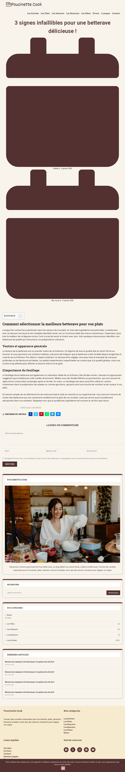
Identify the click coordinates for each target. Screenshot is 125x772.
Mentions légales (11, 757)
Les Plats (63, 624)
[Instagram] (79, 749)
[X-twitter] (72, 749)
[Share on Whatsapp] (47, 414)
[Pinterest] (86, 749)
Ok (63, 768)
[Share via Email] (58, 414)
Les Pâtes (68, 730)
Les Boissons (63, 635)
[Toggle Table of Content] (19, 316)
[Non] (122, 765)
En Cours (7, 751)
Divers (9, 615)
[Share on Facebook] (30, 414)
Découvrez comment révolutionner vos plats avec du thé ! (29, 662)
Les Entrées (63, 640)
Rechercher (113, 593)
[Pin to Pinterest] (41, 414)
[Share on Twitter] (36, 414)
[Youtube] (93, 749)
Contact (7, 754)
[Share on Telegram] (52, 414)
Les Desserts (63, 629)
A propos (7, 748)
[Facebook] (66, 749)
